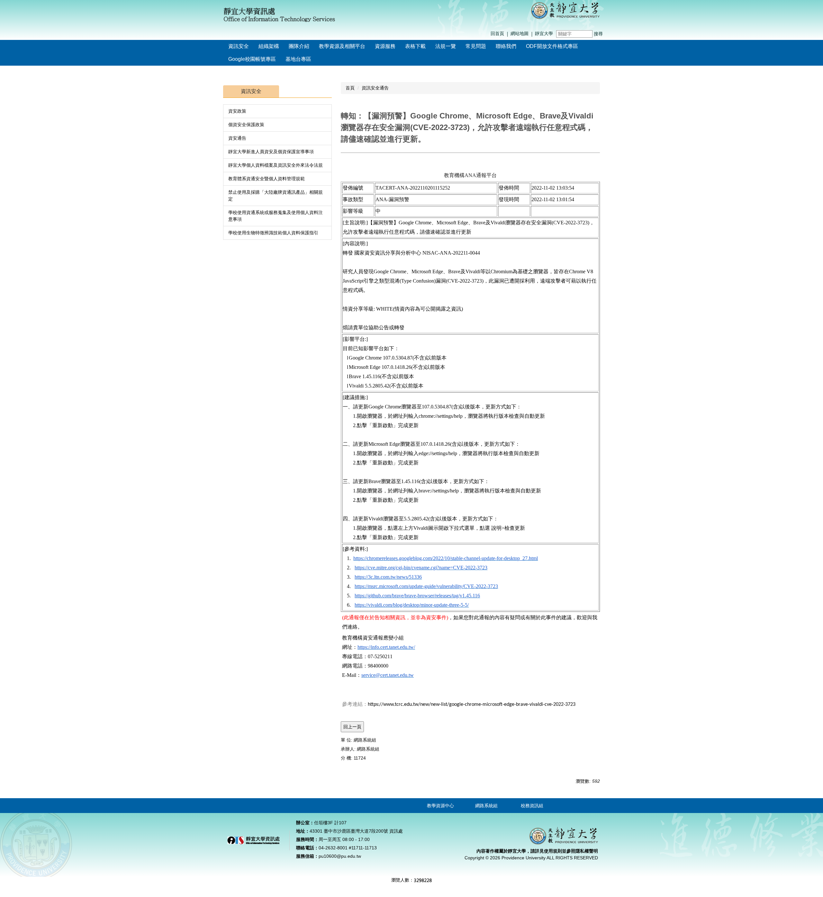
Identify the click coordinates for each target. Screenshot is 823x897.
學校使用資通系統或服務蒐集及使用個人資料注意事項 (275, 216)
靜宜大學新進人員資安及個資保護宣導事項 (271, 151)
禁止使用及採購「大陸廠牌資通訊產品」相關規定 (275, 195)
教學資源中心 (440, 805)
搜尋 (598, 33)
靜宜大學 (544, 33)
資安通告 (237, 138)
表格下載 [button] (415, 46)
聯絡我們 (506, 46)
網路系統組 (486, 805)
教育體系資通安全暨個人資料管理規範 (266, 178)
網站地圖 (520, 33)
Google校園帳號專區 (252, 59)
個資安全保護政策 (246, 124)
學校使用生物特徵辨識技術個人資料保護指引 (273, 232)
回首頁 (497, 33)
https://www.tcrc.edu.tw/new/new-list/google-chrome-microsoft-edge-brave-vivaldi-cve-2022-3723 (471, 704)
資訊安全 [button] (238, 46)
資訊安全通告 (375, 87)
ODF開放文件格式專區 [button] (552, 46)
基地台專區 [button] (298, 59)
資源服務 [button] (385, 46)
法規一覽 (445, 46)
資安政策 (237, 111)
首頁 (350, 87)
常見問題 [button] (476, 46)
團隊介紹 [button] (299, 46)
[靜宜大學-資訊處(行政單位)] (565, 9)
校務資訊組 (532, 805)
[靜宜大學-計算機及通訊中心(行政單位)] (279, 13)
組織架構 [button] (268, 46)
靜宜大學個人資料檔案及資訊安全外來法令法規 (275, 165)
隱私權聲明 (586, 851)
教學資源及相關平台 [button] (342, 46)
